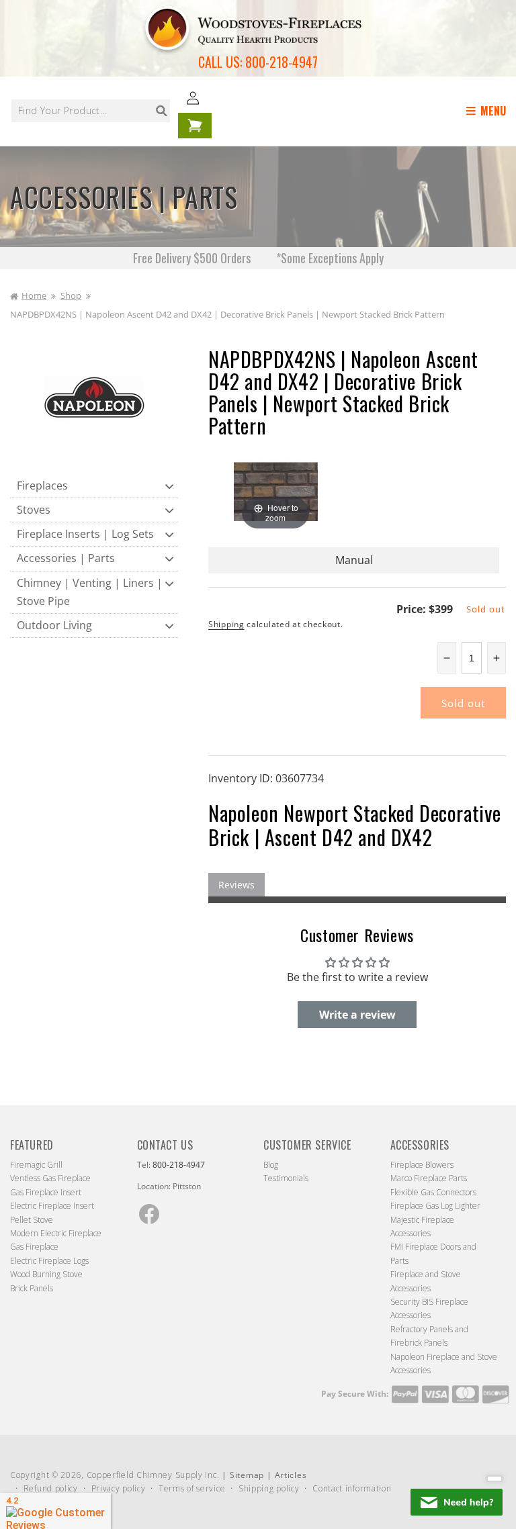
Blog (270, 1164)
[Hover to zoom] (276, 490)
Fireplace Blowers (422, 1164)
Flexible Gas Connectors (433, 1192)
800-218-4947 (281, 62)
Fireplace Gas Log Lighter (435, 1205)
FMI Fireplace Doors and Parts (433, 1253)
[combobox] (91, 111)
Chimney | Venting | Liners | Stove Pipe (90, 591)
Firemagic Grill (36, 1164)
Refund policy (51, 1488)
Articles (291, 1475)
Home (34, 295)
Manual (354, 560)
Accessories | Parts (66, 558)
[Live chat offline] (457, 1502)
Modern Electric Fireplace (55, 1233)
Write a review (357, 1014)
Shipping (226, 624)
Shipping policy (269, 1488)
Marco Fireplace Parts (428, 1178)
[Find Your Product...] (161, 111)
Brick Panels (31, 1288)
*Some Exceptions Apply (330, 258)
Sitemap (247, 1475)
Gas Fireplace (34, 1246)
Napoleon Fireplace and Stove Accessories (443, 1363)
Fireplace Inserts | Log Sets (85, 533)
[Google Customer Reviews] (55, 1511)
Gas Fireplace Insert (45, 1192)
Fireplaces (42, 485)
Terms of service (192, 1488)
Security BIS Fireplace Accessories (429, 1308)
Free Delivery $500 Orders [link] (193, 258)
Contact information (351, 1488)
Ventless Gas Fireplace (50, 1178)
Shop (70, 295)
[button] (488, 111)
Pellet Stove (31, 1219)
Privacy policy (118, 1488)
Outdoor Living (54, 625)
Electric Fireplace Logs (49, 1260)
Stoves (33, 509)
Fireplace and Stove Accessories (425, 1280)
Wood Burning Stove (46, 1274)
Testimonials (285, 1178)
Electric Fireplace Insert (52, 1205)
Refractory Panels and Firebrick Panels (429, 1336)
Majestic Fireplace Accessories (422, 1226)
